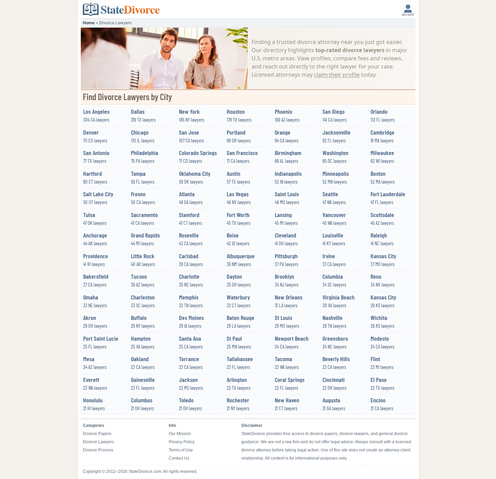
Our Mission (180, 433)
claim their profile (337, 74)
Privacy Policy (182, 441)
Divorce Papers (97, 433)
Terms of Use (181, 450)
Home (88, 22)
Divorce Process (98, 450)
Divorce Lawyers (98, 441)
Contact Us (179, 458)
